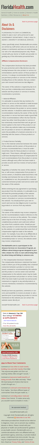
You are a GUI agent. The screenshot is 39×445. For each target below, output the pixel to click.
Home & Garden (19, 13)
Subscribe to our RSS (23, 417)
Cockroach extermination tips (20, 388)
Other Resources (15, 15)
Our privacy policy (9, 339)
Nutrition (4, 15)
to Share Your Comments (13, 363)
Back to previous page (30, 22)
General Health (6, 13)
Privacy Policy (16, 442)
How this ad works (9, 326)
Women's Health (32, 13)
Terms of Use (29, 442)
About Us (25, 15)
